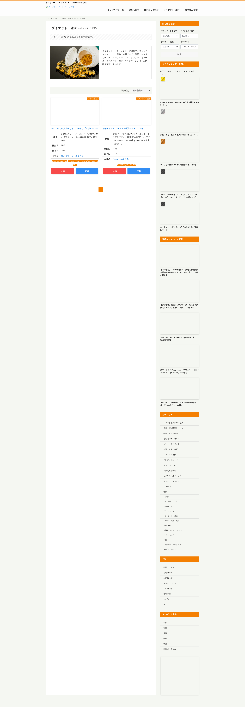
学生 (165, 644)
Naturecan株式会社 (122, 159)
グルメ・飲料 (169, 506)
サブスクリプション (171, 481)
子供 (165, 638)
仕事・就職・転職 (170, 433)
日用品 (166, 497)
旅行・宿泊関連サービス (173, 428)
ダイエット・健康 (171, 516)
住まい (166, 540)
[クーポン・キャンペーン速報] (60, 10)
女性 (165, 628)
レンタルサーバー (170, 465)
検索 (179, 54)
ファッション (169, 511)
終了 (165, 604)
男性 (165, 633)
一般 (165, 623)
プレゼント (167, 589)
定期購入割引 (168, 578)
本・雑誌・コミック (171, 502)
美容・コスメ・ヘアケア (173, 530)
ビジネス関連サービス (172, 476)
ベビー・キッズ (170, 549)
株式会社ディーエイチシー (73, 156)
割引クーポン (168, 567)
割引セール (167, 573)
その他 (166, 599)
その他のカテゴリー (171, 439)
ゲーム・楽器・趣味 (171, 521)
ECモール (167, 486)
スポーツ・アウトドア (172, 545)
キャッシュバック (170, 583)
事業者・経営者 (169, 649)
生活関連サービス (170, 471)
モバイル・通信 (169, 455)
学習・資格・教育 (170, 449)
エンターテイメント (171, 444)
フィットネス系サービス (173, 423)
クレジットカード (170, 460)
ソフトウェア (169, 535)
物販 (165, 492)
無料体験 (167, 594)
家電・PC (168, 525)
